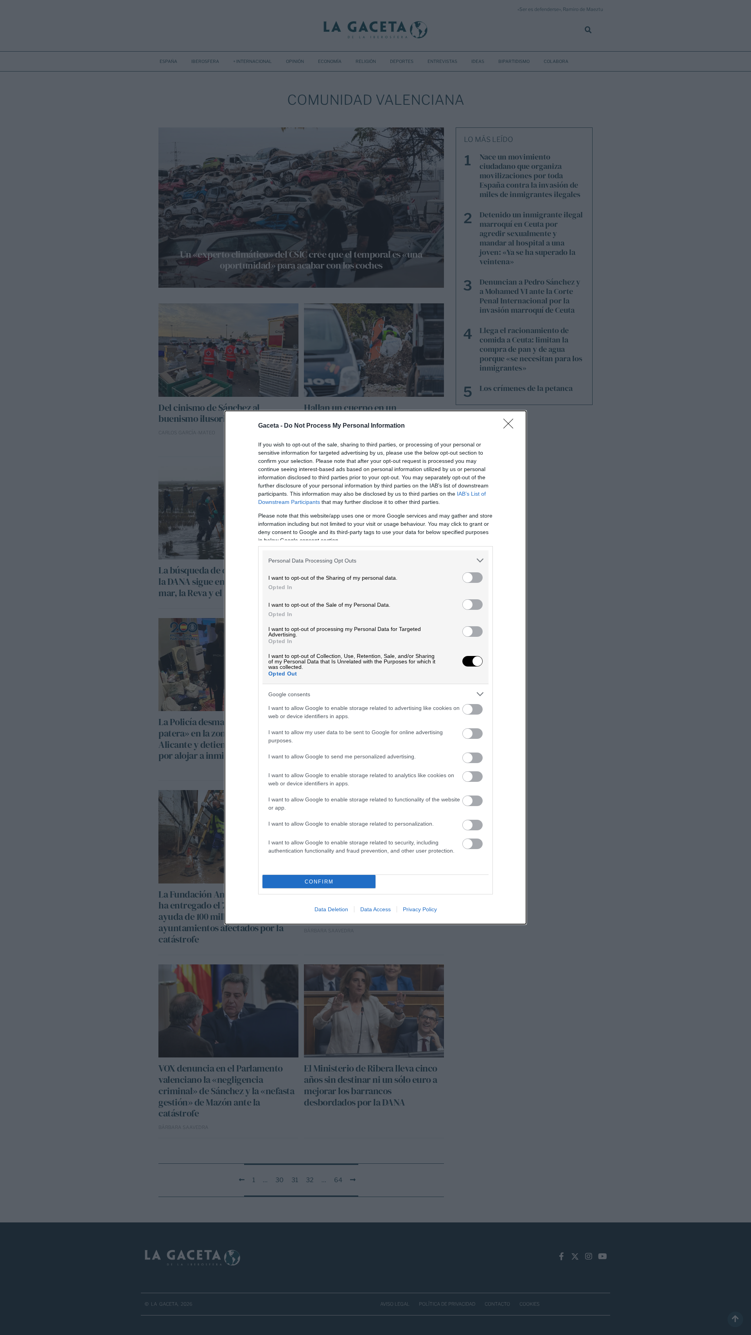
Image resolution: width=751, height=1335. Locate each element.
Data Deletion (331, 909)
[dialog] (375, 667)
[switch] (472, 577)
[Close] (510, 426)
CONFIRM (319, 882)
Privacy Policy (420, 909)
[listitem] (375, 560)
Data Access (375, 909)
